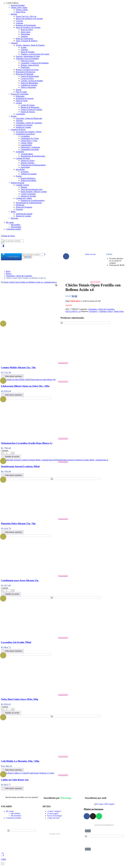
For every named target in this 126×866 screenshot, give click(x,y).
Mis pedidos (15, 225)
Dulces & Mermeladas (29, 83)
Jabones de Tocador (28, 196)
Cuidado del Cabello (24, 198)
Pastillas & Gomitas (23, 127)
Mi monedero (16, 227)
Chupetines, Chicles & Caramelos (29, 123)
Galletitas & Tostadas (29, 85)
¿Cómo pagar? (53, 813)
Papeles (19, 176)
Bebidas (14, 14)
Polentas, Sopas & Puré (30, 65)
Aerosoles (24, 172)
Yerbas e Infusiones (28, 87)
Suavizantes (25, 167)
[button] (108, 254)
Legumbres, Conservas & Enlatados (35, 63)
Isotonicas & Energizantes (26, 25)
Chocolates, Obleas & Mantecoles (29, 118)
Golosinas (103, 311)
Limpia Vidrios (26, 143)
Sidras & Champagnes (24, 38)
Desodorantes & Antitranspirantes (29, 203)
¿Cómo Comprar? (54, 811)
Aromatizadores (27, 154)
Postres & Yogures (28, 112)
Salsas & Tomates (27, 52)
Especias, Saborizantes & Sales (28, 56)
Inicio (8, 271)
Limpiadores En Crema (30, 138)
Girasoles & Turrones (24, 125)
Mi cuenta (10, 222)
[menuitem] (13, 256)
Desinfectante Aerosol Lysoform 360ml (20, 466)
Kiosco (8, 273)
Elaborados (20, 96)
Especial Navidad (17, 5)
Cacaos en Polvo (27, 78)
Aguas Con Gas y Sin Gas (26, 16)
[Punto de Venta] (3, 256)
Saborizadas (25, 34)
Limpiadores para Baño (30, 149)
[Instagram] (93, 816)
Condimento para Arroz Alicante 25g (19, 580)
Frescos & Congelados (19, 94)
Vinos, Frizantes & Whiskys (27, 41)
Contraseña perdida (13, 229)
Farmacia (19, 209)
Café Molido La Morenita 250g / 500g (20, 761)
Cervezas (19, 21)
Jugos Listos (25, 32)
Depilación (20, 205)
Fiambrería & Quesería (24, 98)
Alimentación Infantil (24, 214)
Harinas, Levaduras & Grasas (27, 70)
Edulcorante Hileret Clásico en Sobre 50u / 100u (25, 386)
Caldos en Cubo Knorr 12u (15, 779)
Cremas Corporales (28, 194)
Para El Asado (21, 92)
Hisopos (24, 187)
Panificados (25, 67)
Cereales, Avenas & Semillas (32, 81)
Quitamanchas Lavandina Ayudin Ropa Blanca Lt (26, 443)
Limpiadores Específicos (25, 134)
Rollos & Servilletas (28, 180)
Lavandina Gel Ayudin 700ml (16, 642)
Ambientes (20, 152)
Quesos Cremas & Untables (31, 109)
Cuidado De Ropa (23, 158)
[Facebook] (66, 256)
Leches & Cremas (28, 105)
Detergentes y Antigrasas (30, 147)
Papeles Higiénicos (28, 178)
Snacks (18, 89)
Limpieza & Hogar (18, 129)
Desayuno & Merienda (24, 74)
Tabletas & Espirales (29, 174)
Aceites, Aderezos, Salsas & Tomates (30, 45)
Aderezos (24, 50)
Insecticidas (20, 169)
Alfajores (19, 121)
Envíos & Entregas (54, 816)
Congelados (20, 114)
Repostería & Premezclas (25, 72)
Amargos (24, 36)
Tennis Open (119, 311)
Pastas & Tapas (22, 101)
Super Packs (20, 12)
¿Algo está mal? (53, 818)
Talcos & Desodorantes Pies (31, 189)
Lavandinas (25, 136)
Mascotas (14, 218)
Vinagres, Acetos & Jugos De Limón (35, 54)
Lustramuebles (26, 145)
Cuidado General (22, 185)
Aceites (23, 47)
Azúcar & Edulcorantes (30, 76)
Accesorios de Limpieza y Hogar (28, 132)
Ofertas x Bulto (22, 10)
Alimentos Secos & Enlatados (27, 58)
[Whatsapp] (99, 816)
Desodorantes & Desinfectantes (33, 156)
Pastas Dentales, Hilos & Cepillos (34, 192)
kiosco (110, 311)
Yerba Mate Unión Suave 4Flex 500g (19, 699)
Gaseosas (19, 23)
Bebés (13, 211)
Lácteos (19, 103)
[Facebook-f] (87, 816)
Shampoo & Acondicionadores (33, 200)
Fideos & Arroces (27, 61)
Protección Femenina (24, 207)
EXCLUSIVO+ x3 (72, 311)
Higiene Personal (17, 183)
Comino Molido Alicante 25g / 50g (18, 367)
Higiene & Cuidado (23, 216)
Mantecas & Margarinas (30, 107)
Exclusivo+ (93, 311)
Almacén (14, 43)
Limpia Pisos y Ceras (29, 141)
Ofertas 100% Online (19, 7)
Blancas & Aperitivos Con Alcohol (29, 18)
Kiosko (13, 116)
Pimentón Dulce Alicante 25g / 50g (18, 523)
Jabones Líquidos (27, 163)
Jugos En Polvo (27, 30)
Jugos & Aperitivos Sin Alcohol (28, 27)
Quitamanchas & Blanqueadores (33, 165)
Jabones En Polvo (28, 160)
